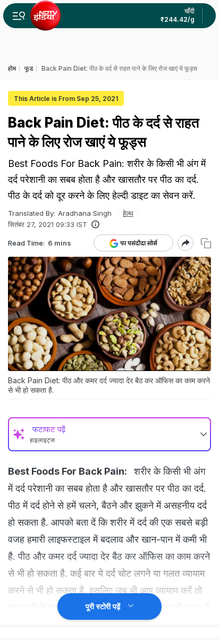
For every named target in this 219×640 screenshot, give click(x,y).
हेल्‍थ (128, 213)
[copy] (206, 243)
